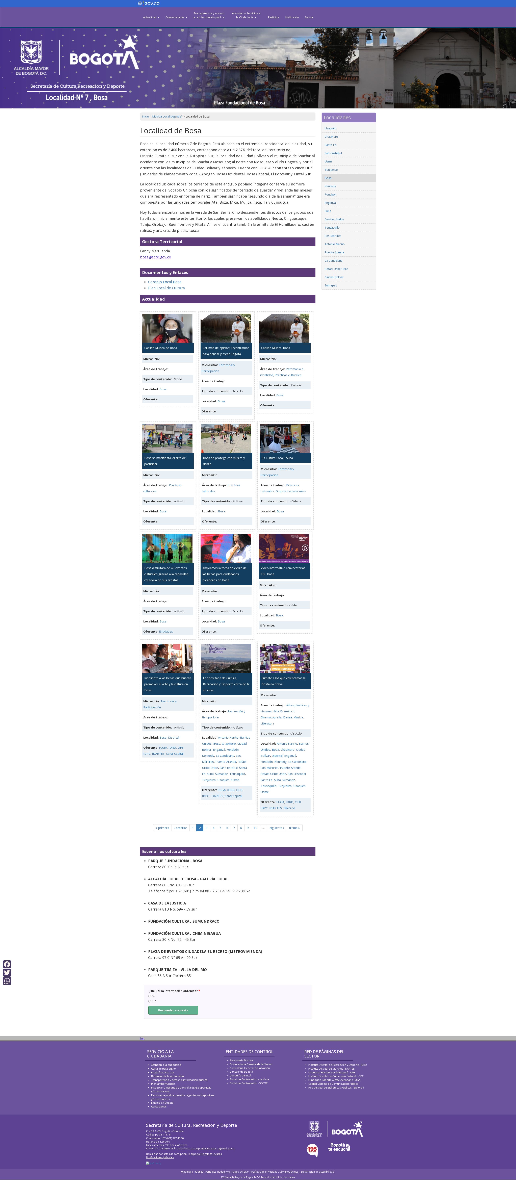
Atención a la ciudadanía (166, 1065)
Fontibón (233, 749)
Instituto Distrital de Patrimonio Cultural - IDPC (336, 1076)
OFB (181, 747)
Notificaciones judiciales (160, 1157)
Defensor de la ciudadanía (167, 1076)
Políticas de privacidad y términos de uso (275, 1171)
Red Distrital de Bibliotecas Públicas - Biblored (336, 1087)
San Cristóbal (229, 768)
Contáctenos (159, 1106)
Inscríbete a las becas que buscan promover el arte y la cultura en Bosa (167, 684)
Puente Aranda (225, 762)
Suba (210, 774)
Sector (309, 17)
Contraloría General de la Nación (250, 1068)
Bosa (162, 389)
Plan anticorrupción (163, 1084)
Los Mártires (269, 768)
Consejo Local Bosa (164, 281)
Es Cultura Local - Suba (277, 458)
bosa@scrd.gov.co (155, 257)
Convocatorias (175, 17)
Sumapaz (221, 774)
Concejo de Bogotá (241, 1071)
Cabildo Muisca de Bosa (160, 348)
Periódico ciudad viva (217, 1171)
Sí (153, 996)
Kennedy (208, 756)
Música (298, 717)
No (154, 1001)
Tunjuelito (209, 780)
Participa (273, 17)
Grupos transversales (291, 491)
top (142, 1038)
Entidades (166, 631)
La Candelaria (225, 756)
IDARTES (158, 753)
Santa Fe (267, 780)
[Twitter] (7, 972)
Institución (292, 17)
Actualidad (150, 17)
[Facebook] (7, 964)
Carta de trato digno (163, 1068)
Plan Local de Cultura (166, 287)
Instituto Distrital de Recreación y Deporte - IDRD (337, 1065)
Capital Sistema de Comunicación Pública (333, 1084)
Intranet (198, 1171)
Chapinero (229, 743)
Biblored (289, 808)
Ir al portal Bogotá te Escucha (205, 1154)
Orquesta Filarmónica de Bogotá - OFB (331, 1072)
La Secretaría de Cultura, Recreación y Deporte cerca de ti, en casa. (226, 684)
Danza (287, 717)
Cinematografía (271, 717)
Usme (235, 780)
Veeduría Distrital (240, 1075)
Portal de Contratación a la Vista (249, 1079)
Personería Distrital (241, 1060)
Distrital (173, 737)
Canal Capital (174, 753)
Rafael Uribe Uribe (273, 774)
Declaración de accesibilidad (317, 1171)
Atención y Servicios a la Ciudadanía (246, 15)
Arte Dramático (283, 711)
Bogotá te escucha (162, 1072)
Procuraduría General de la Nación (251, 1064)
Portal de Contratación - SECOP (249, 1083)
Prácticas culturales (288, 375)
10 (255, 828)
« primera (162, 828)
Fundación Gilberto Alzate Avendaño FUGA (334, 1080)
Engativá (219, 749)
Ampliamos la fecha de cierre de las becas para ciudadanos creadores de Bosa (225, 574)
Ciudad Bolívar (334, 277)
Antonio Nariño (228, 737)
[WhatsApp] (7, 980)
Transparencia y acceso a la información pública (209, 15)
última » (294, 828)
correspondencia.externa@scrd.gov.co (213, 1148)
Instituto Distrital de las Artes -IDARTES (331, 1068)
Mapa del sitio (241, 1171)
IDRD (172, 747)
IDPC (146, 753)
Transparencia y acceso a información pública (179, 1080)
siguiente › (277, 828)
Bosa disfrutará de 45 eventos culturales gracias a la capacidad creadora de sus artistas (166, 574)
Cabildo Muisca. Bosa (275, 348)
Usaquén (223, 780)
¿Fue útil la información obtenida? (174, 991)
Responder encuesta (173, 1010)
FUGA (163, 747)
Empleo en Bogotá (162, 1102)
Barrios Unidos (334, 219)
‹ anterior (180, 828)
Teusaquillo (237, 774)
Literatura (267, 723)
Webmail (186, 1171)
